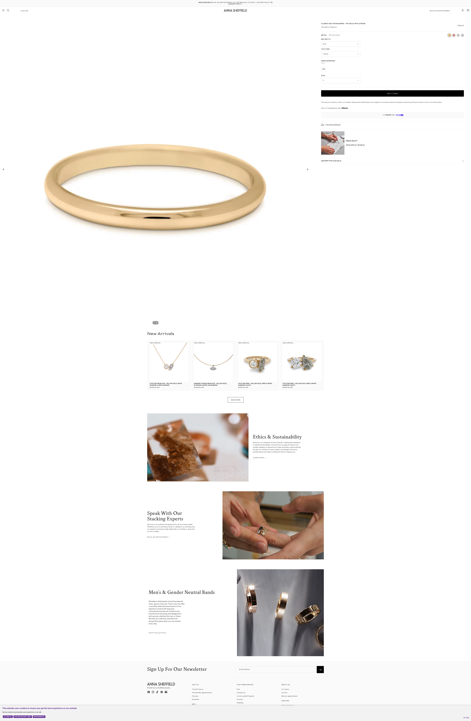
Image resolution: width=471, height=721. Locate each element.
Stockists (195, 699)
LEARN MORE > (259, 458)
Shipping (240, 703)
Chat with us (351, 145)
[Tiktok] (157, 692)
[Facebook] (148, 692)
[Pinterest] (161, 692)
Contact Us (241, 693)
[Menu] (3, 10)
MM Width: (326, 39)
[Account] (462, 10)
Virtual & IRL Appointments (202, 693)
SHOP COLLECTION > (158, 633)
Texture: (325, 49)
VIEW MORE (236, 400)
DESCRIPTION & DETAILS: (331, 161)
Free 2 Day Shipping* (333, 124)
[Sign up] (320, 669)
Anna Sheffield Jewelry (161, 688)
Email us (361, 145)
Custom (24, 11)
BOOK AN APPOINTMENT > (158, 537)
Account (240, 699)
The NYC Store (197, 689)
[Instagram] (152, 692)
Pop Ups (195, 696)
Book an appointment (440, 11)
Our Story (285, 689)
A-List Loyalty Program (245, 696)
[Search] (8, 10)
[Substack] (165, 692)
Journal (284, 693)
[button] (2, 169)
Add (323, 69)
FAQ (238, 689)
